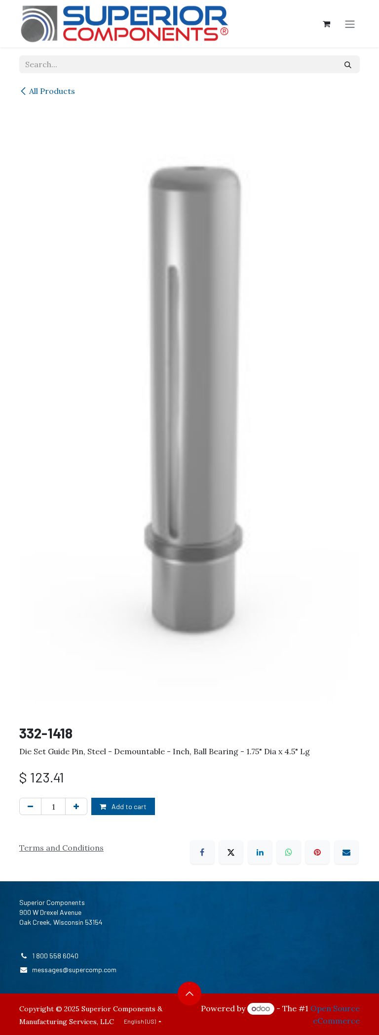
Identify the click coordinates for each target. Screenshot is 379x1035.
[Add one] (76, 806)
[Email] (346, 852)
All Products (52, 91)
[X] (231, 852)
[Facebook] (202, 852)
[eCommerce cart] (326, 24)
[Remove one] (30, 806)
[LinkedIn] (260, 852)
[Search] (348, 64)
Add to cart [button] (128, 806)
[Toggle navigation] (350, 23)
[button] (189, 993)
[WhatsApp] (289, 852)
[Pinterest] (317, 852)
